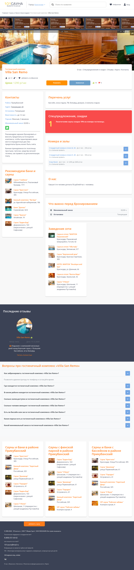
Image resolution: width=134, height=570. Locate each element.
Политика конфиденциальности (34, 564)
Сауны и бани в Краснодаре (19, 13)
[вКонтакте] (5, 559)
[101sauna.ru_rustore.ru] (31, 23)
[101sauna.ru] (13, 4)
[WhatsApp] (7, 128)
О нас (79, 70)
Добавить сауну (34, 524)
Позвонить (57, 83)
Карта (117, 70)
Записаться (80, 83)
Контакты (125, 70)
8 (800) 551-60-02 (10, 538)
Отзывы (110, 70)
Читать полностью (24, 355)
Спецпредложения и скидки (94, 70)
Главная (5, 13)
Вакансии (12, 564)
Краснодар (38, 4)
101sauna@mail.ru (11, 545)
